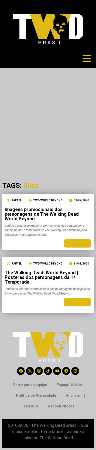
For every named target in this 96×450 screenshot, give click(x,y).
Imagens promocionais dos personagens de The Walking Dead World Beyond (42, 214)
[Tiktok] (48, 371)
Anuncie (73, 395)
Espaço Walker (69, 385)
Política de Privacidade (36, 395)
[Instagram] (39, 371)
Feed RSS (29, 406)
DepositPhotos (61, 406)
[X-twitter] (30, 371)
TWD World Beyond (47, 200)
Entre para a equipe (30, 385)
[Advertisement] (48, 118)
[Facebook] (21, 371)
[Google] (75, 371)
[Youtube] (57, 371)
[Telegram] (66, 371)
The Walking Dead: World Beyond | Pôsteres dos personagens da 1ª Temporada (41, 277)
